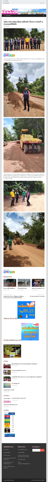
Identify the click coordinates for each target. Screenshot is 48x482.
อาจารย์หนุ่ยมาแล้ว (16, 383)
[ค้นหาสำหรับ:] (38, 450)
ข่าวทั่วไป (5, 19)
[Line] (11, 55)
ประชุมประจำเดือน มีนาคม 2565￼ (19, 370)
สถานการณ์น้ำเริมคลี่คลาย (9, 288)
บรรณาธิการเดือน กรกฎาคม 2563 (19, 398)
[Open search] (43, 15)
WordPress (38, 480)
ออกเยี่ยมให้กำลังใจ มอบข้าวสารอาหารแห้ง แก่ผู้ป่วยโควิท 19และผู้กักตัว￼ (27, 376)
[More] (14, 55)
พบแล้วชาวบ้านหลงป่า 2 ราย (38, 288)
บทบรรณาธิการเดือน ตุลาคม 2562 (11, 404)
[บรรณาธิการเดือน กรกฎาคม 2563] (7, 398)
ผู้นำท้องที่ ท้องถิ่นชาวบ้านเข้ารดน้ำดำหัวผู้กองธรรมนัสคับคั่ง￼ (24, 363)
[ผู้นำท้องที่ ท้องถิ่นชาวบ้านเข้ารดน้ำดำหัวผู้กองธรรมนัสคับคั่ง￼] (7, 364)
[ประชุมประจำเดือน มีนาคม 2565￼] (7, 370)
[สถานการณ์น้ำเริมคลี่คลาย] (10, 283)
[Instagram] (43, 3)
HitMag (43, 480)
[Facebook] (40, 3)
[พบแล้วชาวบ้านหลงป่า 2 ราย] (38, 283)
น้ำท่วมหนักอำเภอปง (22, 288)
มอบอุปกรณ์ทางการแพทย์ (9, 389)
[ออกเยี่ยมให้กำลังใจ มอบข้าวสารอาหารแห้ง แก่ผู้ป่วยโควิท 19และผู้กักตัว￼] (7, 377)
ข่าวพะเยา (12, 480)
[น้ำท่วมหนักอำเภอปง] (24, 283)
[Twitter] (42, 3)
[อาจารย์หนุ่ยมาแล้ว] (7, 383)
